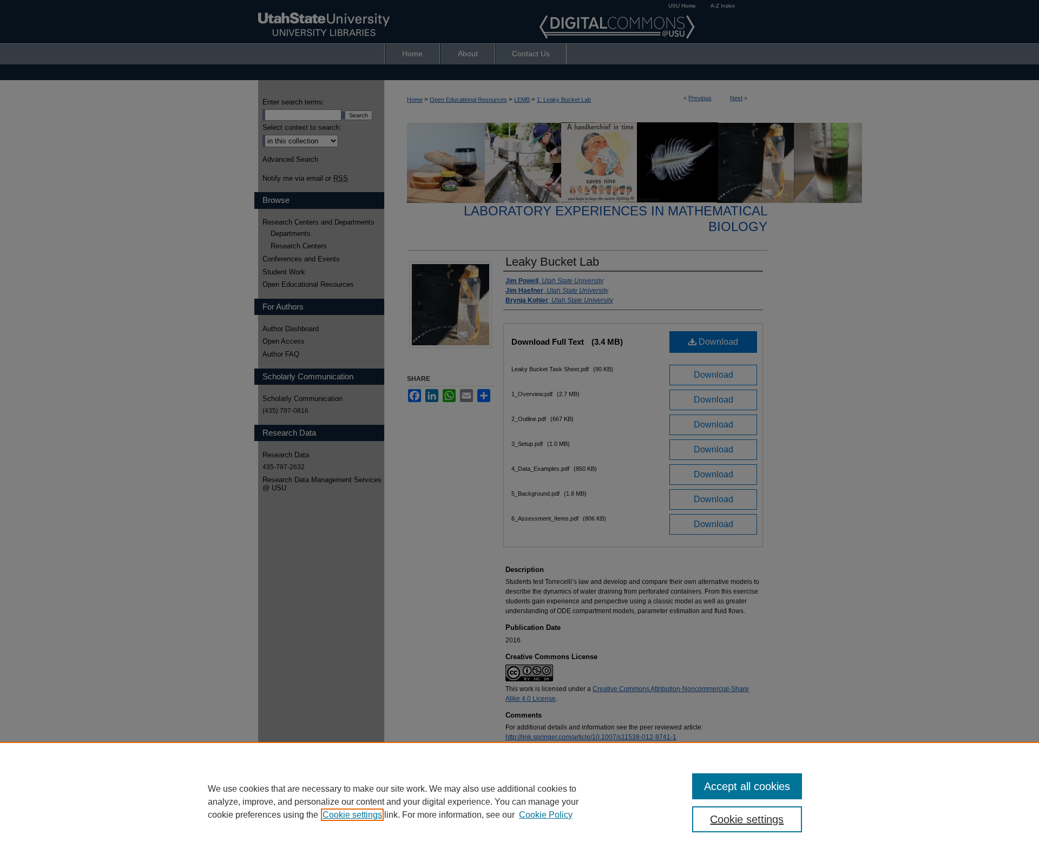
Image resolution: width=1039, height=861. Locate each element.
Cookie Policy (546, 814)
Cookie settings (352, 814)
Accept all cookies (747, 786)
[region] (519, 801)
